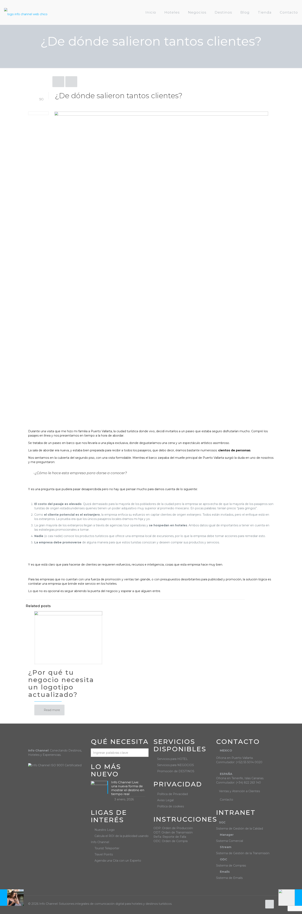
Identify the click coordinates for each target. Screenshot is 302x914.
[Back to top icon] (269, 904)
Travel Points (104, 854)
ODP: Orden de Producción (173, 828)
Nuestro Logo (105, 830)
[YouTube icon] (259, 904)
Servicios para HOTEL (172, 759)
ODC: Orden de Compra (170, 841)
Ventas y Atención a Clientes (239, 791)
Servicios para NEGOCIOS (175, 765)
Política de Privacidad (172, 794)
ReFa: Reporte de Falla (169, 837)
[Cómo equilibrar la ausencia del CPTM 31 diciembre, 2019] (290, 897)
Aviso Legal (165, 800)
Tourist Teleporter (107, 848)
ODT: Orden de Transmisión (173, 832)
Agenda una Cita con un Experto (118, 860)
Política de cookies (170, 806)
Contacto (226, 799)
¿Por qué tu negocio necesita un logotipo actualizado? (61, 683)
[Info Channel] (25, 12)
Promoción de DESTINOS (175, 771)
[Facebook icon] (255, 904)
